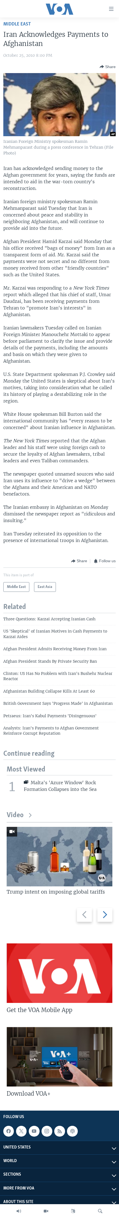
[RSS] (59, 1131)
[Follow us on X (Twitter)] (21, 1131)
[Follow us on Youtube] (34, 1131)
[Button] (108, 66)
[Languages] (73, 1211)
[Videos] (46, 1211)
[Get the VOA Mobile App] (59, 973)
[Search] (100, 1211)
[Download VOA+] (59, 1057)
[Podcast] (72, 1131)
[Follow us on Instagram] (47, 1131)
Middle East (17, 24)
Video (15, 815)
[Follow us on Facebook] (8, 1131)
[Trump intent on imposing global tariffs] (59, 856)
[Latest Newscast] (19, 1211)
